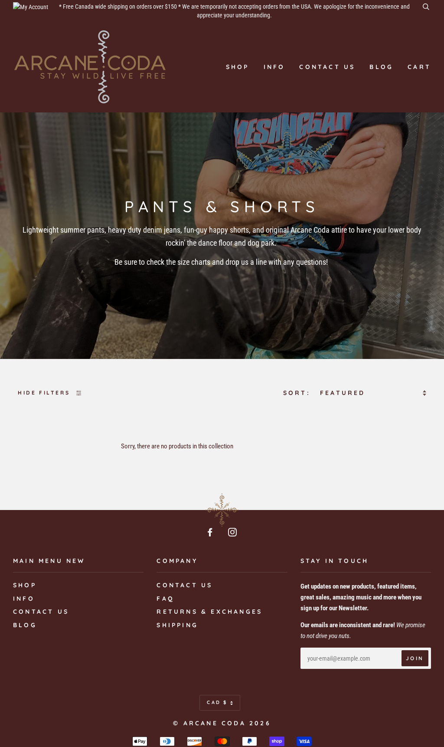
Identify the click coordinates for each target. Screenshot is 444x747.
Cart (419, 67)
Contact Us (184, 585)
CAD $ (217, 702)
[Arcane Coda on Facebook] (211, 533)
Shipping (177, 625)
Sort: (298, 393)
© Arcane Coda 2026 (222, 723)
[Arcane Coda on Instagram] (233, 533)
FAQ (165, 598)
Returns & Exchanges (209, 611)
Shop (237, 67)
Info (274, 67)
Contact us (327, 67)
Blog (381, 67)
